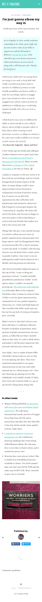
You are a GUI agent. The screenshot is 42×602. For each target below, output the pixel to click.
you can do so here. (20, 54)
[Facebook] (21, 584)
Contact (13, 588)
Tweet (27, 544)
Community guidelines (11, 570)
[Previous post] (4, 537)
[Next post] (38, 537)
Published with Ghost (24, 588)
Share (16, 544)
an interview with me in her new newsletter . (21, 407)
